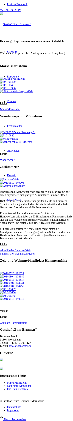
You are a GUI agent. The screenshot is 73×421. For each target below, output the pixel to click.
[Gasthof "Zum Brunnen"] (15, 24)
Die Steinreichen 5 (17, 388)
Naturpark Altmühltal (19, 385)
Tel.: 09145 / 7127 (10, 10)
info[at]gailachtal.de (20, 345)
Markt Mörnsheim (17, 382)
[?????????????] (12, 182)
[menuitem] (40, 407)
